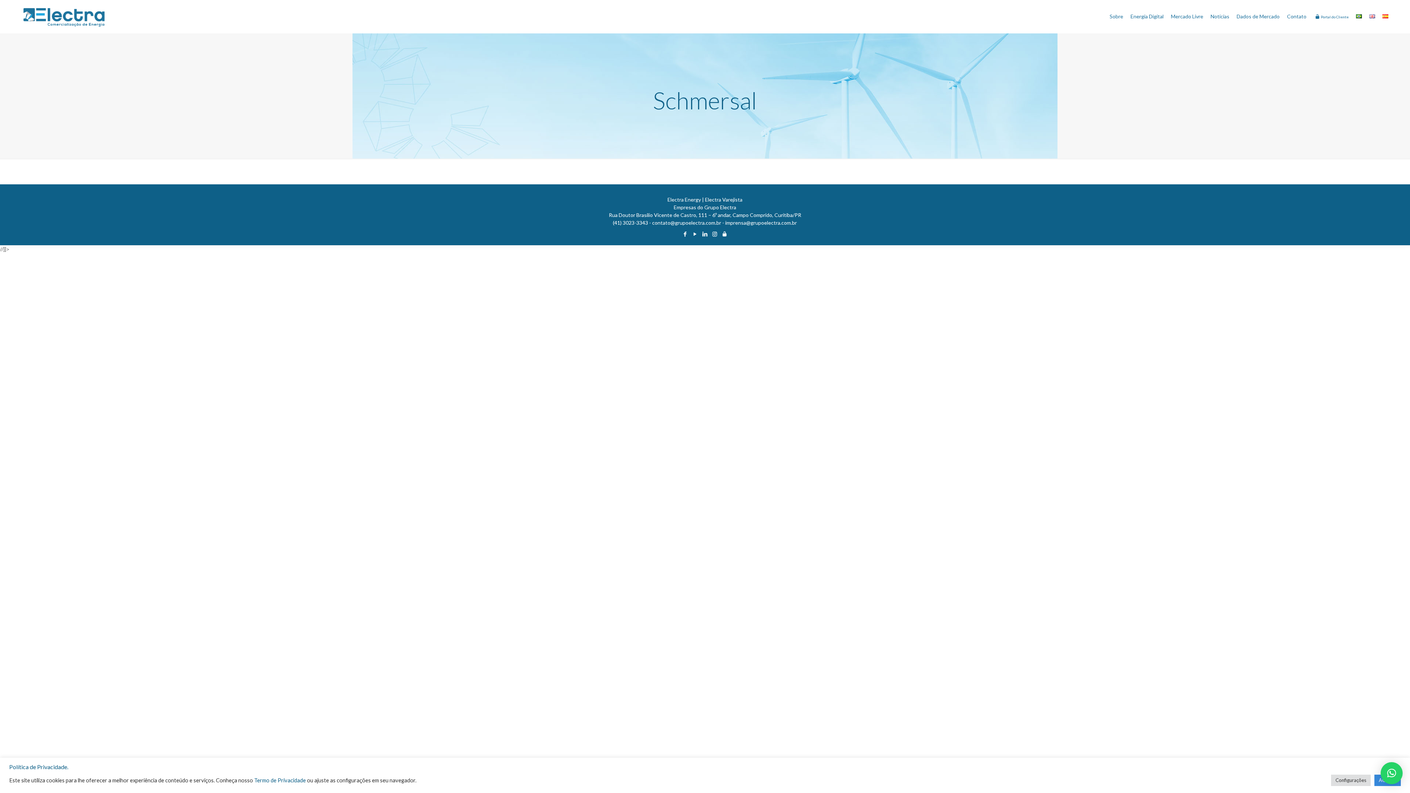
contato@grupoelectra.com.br (686, 223)
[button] (1392, 773)
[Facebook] (685, 234)
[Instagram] (715, 234)
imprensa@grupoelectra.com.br (761, 223)
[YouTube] (695, 234)
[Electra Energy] (64, 16)
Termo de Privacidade (280, 780)
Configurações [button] (1350, 780)
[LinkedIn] (705, 234)
